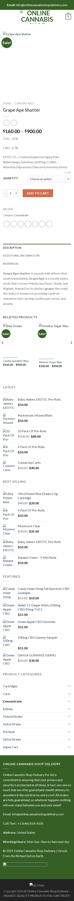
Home (7, 103)
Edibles (8, 709)
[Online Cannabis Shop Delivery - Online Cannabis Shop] (37, 17)
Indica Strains (12, 724)
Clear (67, 172)
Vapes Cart (10, 747)
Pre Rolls (9, 732)
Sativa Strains (12, 739)
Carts (6, 694)
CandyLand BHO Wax (16, 361)
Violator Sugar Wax (50, 362)
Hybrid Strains (13, 716)
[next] (71, 350)
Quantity (10, 178)
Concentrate (24, 103)
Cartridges (10, 686)
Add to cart (38, 193)
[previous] (3, 350)
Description (12, 247)
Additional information (21, 255)
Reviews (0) (10, 263)
